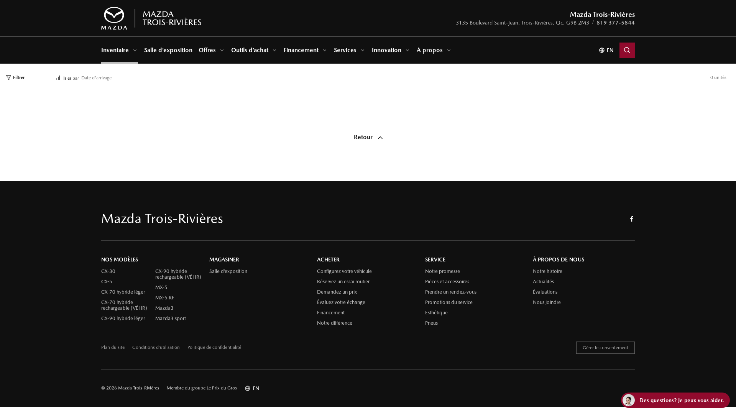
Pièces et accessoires (447, 281)
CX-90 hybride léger (123, 318)
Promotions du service (449, 302)
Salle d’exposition (168, 50)
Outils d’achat (249, 50)
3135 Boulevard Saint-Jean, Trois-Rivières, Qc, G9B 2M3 (522, 22)
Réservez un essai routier (343, 281)
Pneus (431, 323)
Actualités (543, 281)
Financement (301, 50)
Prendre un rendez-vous (450, 292)
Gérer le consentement (605, 347)
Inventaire (115, 50)
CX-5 (106, 281)
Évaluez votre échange (341, 302)
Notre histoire (547, 271)
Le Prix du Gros (222, 388)
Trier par (71, 78)
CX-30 (108, 271)
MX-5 (161, 287)
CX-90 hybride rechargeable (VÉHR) (178, 274)
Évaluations (545, 292)
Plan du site (113, 347)
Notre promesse (442, 271)
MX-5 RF (164, 298)
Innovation (386, 50)
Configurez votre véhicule (344, 271)
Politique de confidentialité (214, 347)
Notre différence (334, 323)
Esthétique (436, 312)
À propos (430, 50)
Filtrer (19, 77)
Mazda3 (164, 308)
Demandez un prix (337, 292)
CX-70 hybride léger (123, 292)
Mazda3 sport (170, 318)
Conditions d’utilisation (156, 347)
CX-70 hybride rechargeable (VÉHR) (124, 305)
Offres (207, 50)
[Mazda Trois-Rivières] (151, 18)
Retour (364, 137)
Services (345, 50)
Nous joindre (547, 302)
